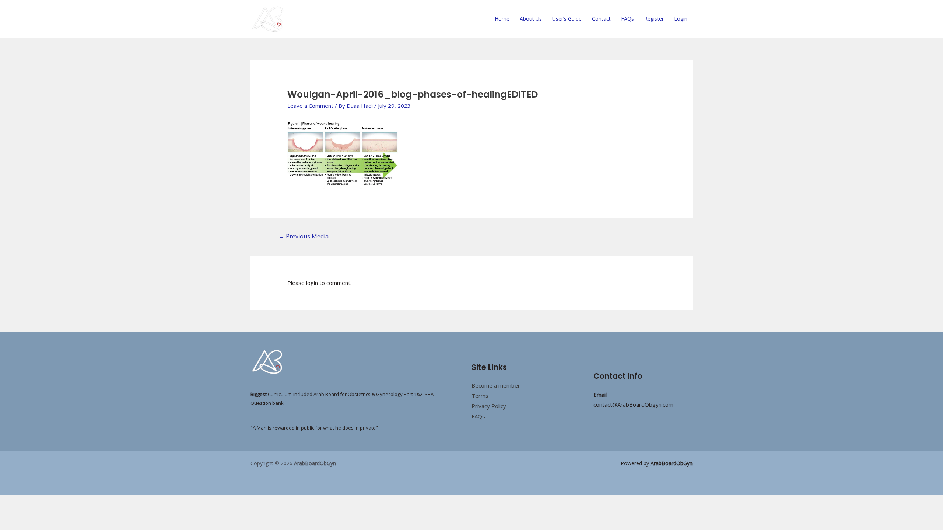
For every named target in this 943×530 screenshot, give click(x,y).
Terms (480, 395)
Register (654, 18)
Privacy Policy (489, 406)
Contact (601, 18)
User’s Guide (567, 18)
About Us (531, 18)
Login (680, 18)
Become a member (496, 385)
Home (502, 18)
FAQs (627, 18)
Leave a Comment (310, 105)
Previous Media (303, 236)
